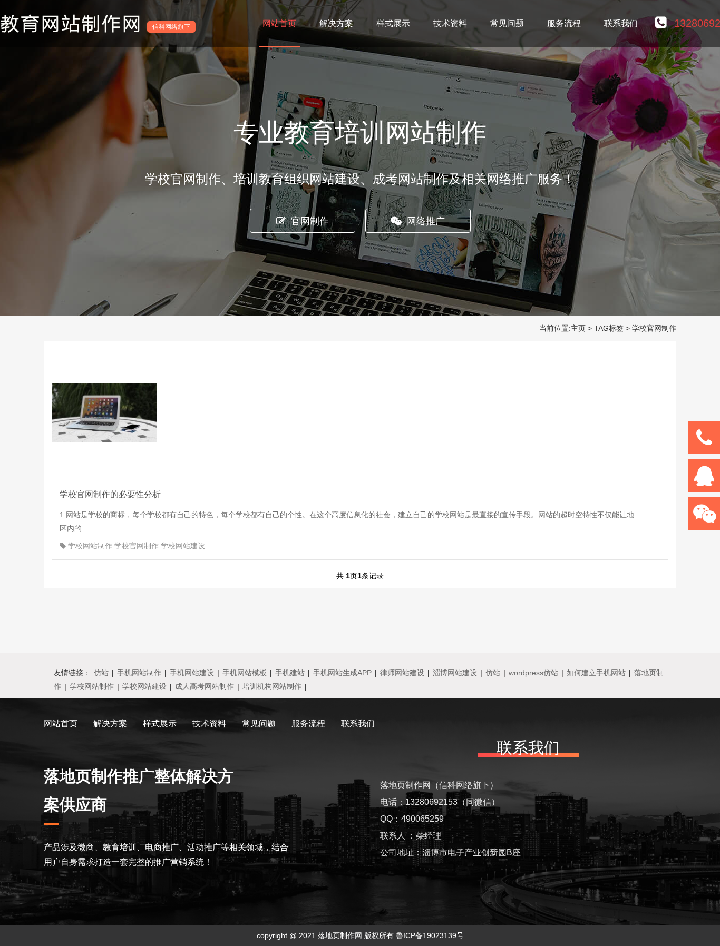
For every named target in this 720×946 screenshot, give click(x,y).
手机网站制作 (139, 672)
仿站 (101, 672)
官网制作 (310, 221)
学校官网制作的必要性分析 (110, 494)
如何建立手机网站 (596, 672)
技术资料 (450, 23)
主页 (578, 328)
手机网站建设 (192, 672)
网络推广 (426, 221)
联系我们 (621, 23)
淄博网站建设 (455, 672)
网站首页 (279, 23)
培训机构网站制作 (271, 686)
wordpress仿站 (533, 672)
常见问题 (507, 23)
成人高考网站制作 (204, 686)
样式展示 (393, 23)
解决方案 (336, 23)
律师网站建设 (402, 672)
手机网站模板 (244, 672)
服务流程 (564, 23)
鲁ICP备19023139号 (430, 935)
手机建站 (290, 672)
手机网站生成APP (342, 672)
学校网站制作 (92, 686)
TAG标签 (609, 328)
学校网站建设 (144, 686)
